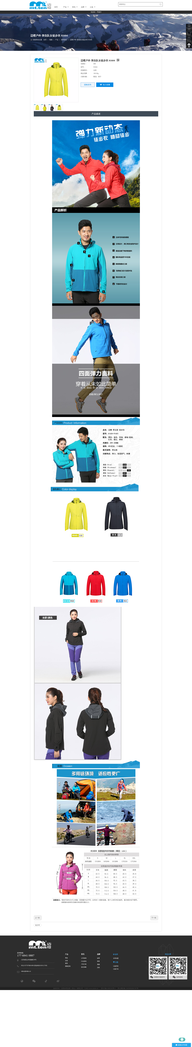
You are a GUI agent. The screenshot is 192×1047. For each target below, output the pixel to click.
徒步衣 (37, 925)
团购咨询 (87, 85)
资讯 (73, 7)
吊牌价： (84, 64)
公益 (91, 7)
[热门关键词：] (161, 4)
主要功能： (84, 76)
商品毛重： (84, 73)
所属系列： (84, 70)
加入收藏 (106, 85)
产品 (65, 7)
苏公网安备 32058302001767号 (128, 988)
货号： (83, 67)
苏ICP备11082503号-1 (108, 988)
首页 (56, 7)
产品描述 (96, 114)
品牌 (82, 7)
